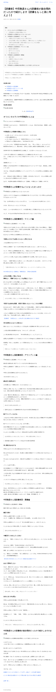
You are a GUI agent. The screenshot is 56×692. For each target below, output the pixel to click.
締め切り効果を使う (14, 48)
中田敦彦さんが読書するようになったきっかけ (19, 34)
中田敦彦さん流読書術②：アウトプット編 (18, 46)
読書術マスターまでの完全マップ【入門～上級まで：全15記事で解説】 (22, 672)
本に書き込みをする (14, 53)
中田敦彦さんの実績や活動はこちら (17, 32)
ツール (50, 2)
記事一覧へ (6, 681)
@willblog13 (29, 111)
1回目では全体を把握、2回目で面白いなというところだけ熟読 (24, 42)
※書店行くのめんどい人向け (16, 59)
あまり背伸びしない (14, 61)
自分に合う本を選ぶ (14, 63)
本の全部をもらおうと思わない (16, 44)
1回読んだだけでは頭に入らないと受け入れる (20, 38)
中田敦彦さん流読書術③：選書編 (16, 55)
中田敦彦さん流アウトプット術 (14, 88)
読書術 (19, 19)
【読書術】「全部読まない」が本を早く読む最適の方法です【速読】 (22, 318)
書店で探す (11, 57)
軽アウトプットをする (14, 51)
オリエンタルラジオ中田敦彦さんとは (17, 30)
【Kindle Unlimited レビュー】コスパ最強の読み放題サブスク (20, 559)
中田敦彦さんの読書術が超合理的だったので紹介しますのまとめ (23, 65)
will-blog (6, 2)
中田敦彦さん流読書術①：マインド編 (17, 36)
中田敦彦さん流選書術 (12, 90)
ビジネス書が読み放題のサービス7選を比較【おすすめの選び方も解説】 (22, 675)
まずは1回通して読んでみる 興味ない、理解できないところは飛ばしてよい (27, 40)
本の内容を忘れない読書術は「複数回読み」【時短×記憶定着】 (20, 271)
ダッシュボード (44, 2)
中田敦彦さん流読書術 (12, 86)
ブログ (36, 2)
